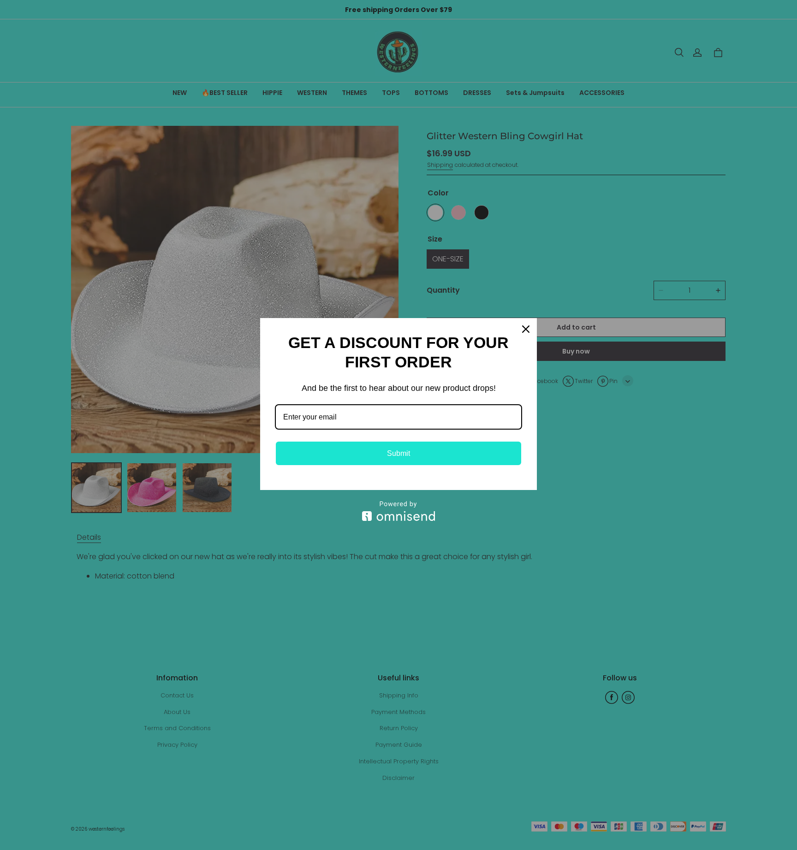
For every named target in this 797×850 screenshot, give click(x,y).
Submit (398, 453)
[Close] (526, 329)
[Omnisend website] (398, 511)
